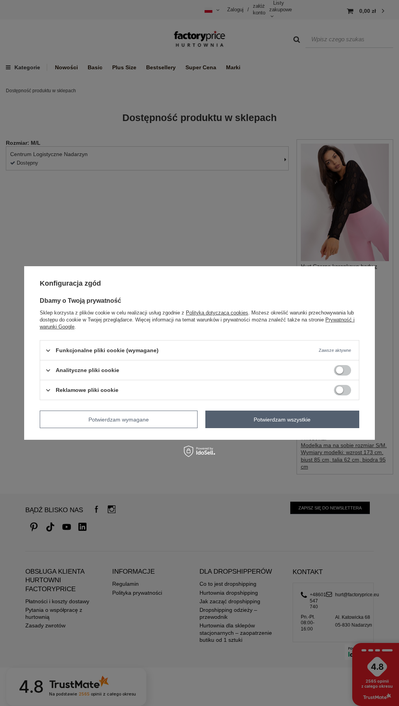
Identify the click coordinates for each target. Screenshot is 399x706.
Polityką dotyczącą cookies (217, 313)
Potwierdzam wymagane (118, 419)
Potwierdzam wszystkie (282, 419)
